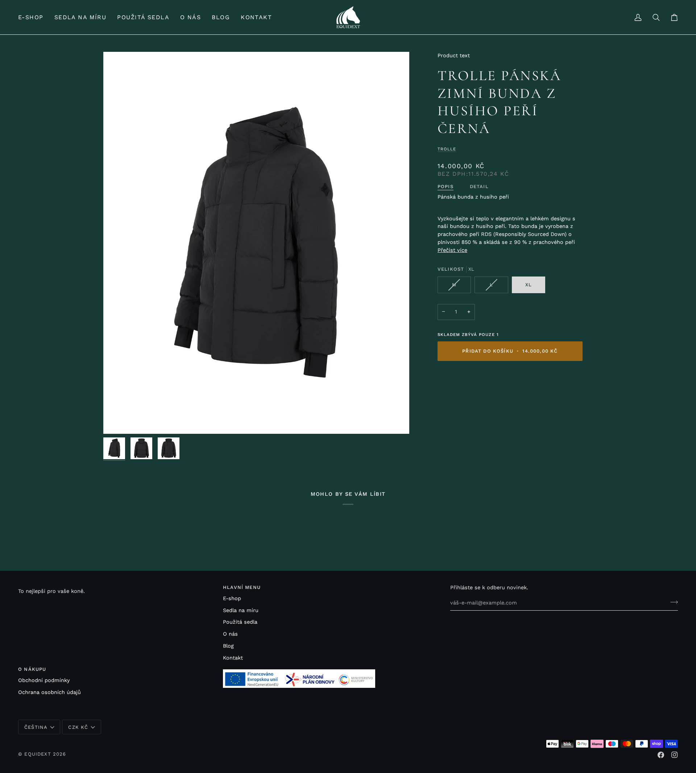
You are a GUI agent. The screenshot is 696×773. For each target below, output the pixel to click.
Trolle (447, 148)
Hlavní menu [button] (242, 587)
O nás (230, 634)
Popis (445, 186)
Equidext (37, 754)
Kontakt (233, 658)
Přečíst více (452, 250)
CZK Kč (78, 727)
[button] (33, 17)
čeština (35, 727)
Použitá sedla (240, 622)
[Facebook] (661, 755)
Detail (479, 186)
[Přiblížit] (256, 242)
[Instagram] (674, 755)
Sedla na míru (240, 610)
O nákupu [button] (32, 669)
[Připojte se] (672, 602)
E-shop (232, 598)
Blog (228, 646)
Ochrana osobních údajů (49, 692)
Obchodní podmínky (44, 680)
